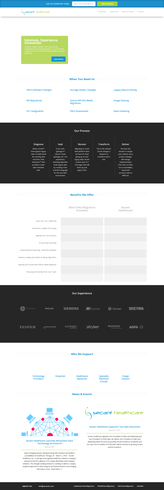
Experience (114, 11)
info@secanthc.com (46, 486)
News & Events (128, 11)
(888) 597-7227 (27, 486)
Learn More (58, 59)
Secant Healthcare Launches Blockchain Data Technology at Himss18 (49, 442)
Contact (140, 11)
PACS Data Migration (126, 486)
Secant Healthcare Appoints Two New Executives (114, 426)
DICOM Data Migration (106, 486)
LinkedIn (140, 486)
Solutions (102, 11)
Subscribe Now (107, 4)
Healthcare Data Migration (84, 486)
